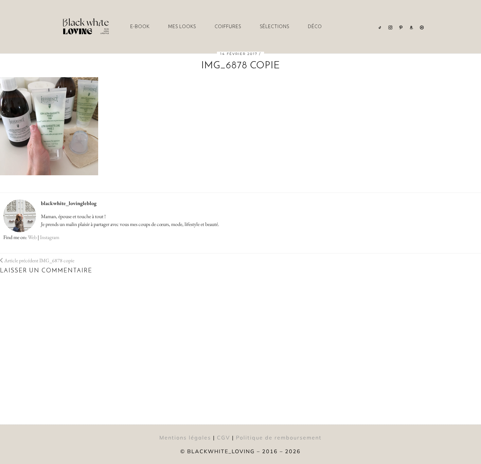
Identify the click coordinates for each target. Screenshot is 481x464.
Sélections (274, 26)
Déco (315, 26)
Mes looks (182, 26)
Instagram (49, 237)
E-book (140, 26)
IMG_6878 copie (38, 260)
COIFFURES (228, 26)
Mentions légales (185, 437)
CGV (223, 437)
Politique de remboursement (279, 437)
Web (32, 237)
